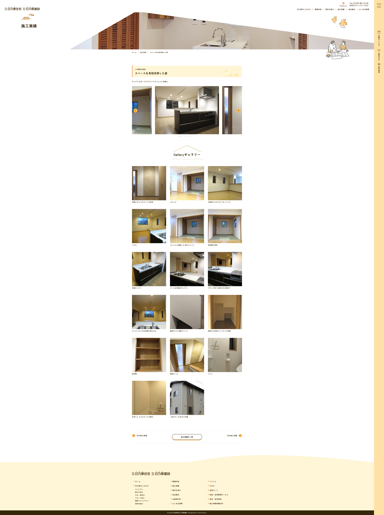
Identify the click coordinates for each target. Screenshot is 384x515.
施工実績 (341, 9)
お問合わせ (379, 56)
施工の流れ (139, 492)
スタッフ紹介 (140, 498)
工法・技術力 (140, 495)
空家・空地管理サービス (219, 494)
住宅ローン (214, 490)
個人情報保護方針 (216, 503)
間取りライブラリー (142, 501)
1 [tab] (179, 136)
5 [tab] (191, 136)
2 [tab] (183, 136)
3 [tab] (185, 136)
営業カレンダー (379, 41)
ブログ (212, 486)
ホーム (134, 52)
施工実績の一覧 (187, 437)
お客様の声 (176, 499)
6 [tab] (195, 136)
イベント (213, 481)
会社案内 (351, 9)
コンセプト (139, 489)
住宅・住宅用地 (216, 499)
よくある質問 (364, 9)
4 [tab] (189, 136)
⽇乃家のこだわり (304, 9)
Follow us (343, 6)
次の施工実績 (232, 435)
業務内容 (318, 9)
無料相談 (379, 69)
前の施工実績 (142, 435)
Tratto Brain (201, 513)
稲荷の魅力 (139, 504)
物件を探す (329, 9)
